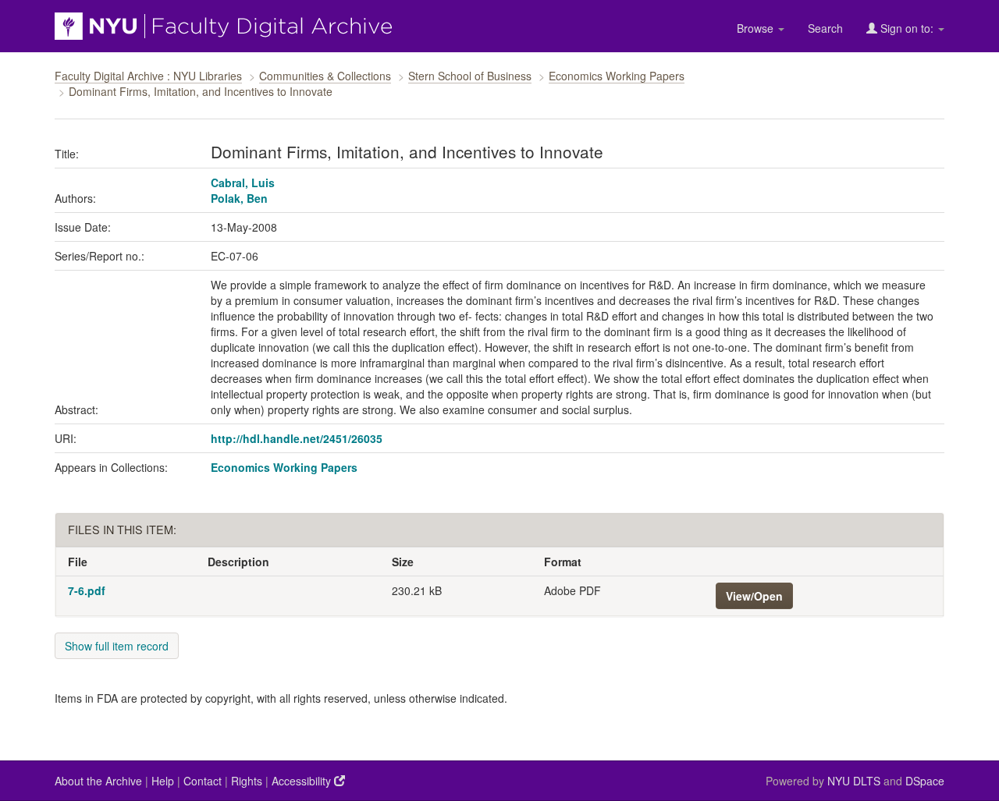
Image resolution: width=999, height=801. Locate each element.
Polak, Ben (239, 198)
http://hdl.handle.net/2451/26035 (296, 438)
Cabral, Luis (243, 182)
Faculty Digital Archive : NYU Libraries (148, 75)
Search (825, 28)
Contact (202, 781)
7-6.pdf (86, 590)
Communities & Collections (325, 75)
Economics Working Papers (616, 75)
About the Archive (98, 781)
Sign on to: (907, 28)
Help (162, 781)
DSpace (924, 781)
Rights (246, 781)
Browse (757, 28)
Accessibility (303, 781)
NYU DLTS (853, 781)
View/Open (754, 596)
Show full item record (117, 646)
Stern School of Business (469, 75)
